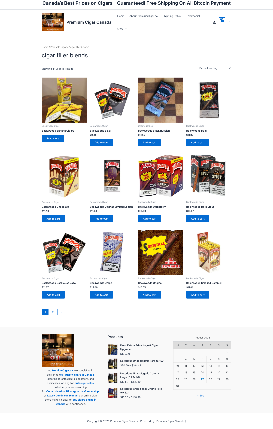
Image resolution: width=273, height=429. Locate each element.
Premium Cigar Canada (89, 22)
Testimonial (193, 16)
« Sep (200, 395)
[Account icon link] (214, 22)
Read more (52, 138)
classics (60, 391)
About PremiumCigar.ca (143, 16)
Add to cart (101, 142)
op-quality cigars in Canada (77, 374)
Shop (120, 28)
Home (120, 16)
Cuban (50, 391)
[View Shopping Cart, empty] (222, 22)
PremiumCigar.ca (62, 370)
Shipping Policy (172, 16)
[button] (125, 28)
